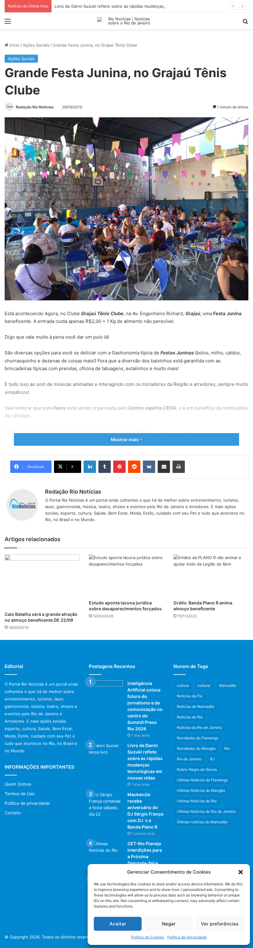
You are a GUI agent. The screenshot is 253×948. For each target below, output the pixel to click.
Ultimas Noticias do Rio (197, 801)
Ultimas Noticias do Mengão (201, 790)
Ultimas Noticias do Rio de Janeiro (206, 811)
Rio (227, 748)
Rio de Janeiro (189, 759)
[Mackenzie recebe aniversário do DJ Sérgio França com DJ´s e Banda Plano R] (106, 804)
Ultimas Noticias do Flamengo (202, 780)
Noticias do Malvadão (195, 706)
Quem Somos (18, 784)
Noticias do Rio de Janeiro (199, 727)
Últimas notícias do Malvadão (202, 822)
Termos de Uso (20, 793)
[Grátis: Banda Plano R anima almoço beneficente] (210, 575)
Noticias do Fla (189, 696)
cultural (203, 685)
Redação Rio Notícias (35, 107)
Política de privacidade (187, 937)
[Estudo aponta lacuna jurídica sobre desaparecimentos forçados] (126, 575)
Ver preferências (219, 924)
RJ (212, 759)
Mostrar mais (125, 439)
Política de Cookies (147, 937)
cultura (183, 685)
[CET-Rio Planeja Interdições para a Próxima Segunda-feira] (106, 852)
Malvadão (227, 685)
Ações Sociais (36, 45)
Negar (169, 924)
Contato (13, 812)
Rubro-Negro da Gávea (197, 769)
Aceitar (118, 924)
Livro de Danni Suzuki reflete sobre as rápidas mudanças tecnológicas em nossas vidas (138, 6)
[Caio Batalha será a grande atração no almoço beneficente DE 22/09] (42, 581)
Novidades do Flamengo (197, 738)
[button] (241, 872)
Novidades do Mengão (196, 748)
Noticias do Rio (190, 717)
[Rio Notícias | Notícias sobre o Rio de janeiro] (126, 21)
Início (13, 45)
